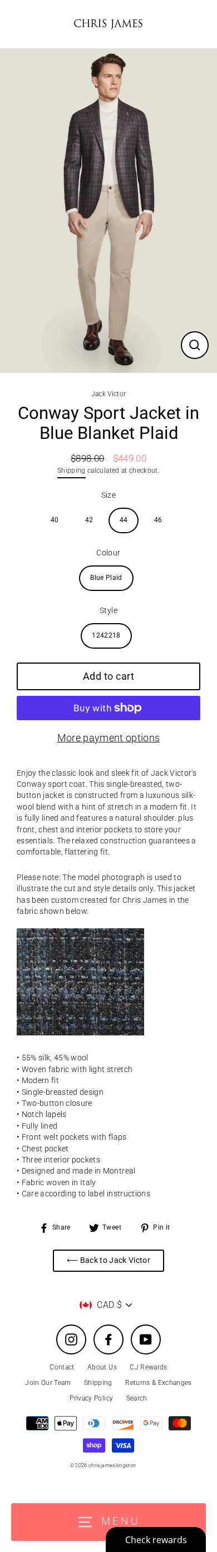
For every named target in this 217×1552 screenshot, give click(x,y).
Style (108, 610)
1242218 (106, 635)
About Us (102, 1367)
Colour (108, 552)
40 (55, 520)
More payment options (108, 738)
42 (89, 520)
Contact (62, 1367)
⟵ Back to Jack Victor (108, 1260)
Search (136, 1398)
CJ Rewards (148, 1367)
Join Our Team (48, 1383)
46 (158, 520)
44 (124, 520)
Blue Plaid (106, 578)
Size (108, 495)
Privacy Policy (91, 1398)
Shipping (71, 470)
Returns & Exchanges (158, 1383)
